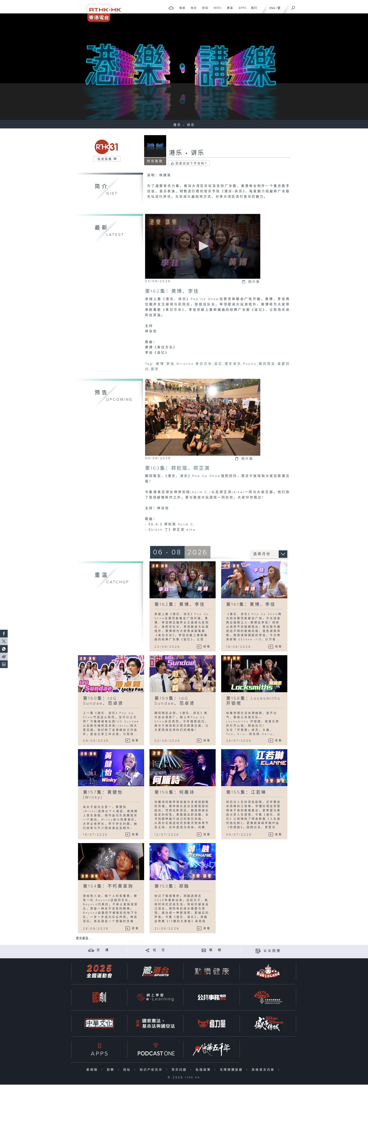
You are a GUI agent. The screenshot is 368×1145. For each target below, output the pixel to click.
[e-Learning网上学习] (155, 997)
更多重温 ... (83, 938)
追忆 (218, 364)
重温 (228, 10)
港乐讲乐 (233, 364)
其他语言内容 (264, 1069)
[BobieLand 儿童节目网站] (268, 971)
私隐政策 (204, 1069)
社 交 (159, 950)
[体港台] (155, 971)
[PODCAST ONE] (155, 1049)
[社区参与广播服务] (268, 997)
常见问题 (180, 1069)
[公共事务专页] (212, 997)
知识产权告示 (152, 1069)
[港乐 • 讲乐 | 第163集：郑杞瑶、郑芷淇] (202, 417)
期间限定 (267, 364)
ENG (272, 8)
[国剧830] (99, 997)
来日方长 (204, 364)
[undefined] (171, 7)
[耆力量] (212, 1023)
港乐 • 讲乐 (187, 153)
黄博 (160, 364)
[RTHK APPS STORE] (99, 1049)
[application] (202, 246)
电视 (180, 10)
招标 (128, 1069)
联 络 (215, 950)
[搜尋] (293, 6)
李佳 (170, 364)
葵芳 (155, 369)
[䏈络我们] (203, 950)
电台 (192, 10)
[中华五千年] (212, 1049)
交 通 (103, 950)
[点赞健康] (212, 971)
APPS (241, 10)
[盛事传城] (268, 1023)
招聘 (111, 1069)
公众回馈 (272, 951)
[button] (202, 246)
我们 (252, 10)
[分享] (147, 950)
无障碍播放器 (232, 1069)
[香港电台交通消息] (91, 950)
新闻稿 (93, 1069)
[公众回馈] (258, 951)
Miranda (185, 364)
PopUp (250, 364)
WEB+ (216, 10)
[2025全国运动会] (99, 971)
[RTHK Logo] (101, 10)
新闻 (203, 10)
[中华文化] (99, 1023)
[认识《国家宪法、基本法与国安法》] (155, 1023)
